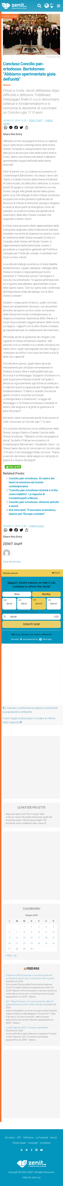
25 (46, 943)
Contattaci (45, 1142)
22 (24, 943)
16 (31, 938)
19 (53, 938)
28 (17, 949)
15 (24, 938)
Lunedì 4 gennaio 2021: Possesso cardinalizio (27, 1027)
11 (46, 932)
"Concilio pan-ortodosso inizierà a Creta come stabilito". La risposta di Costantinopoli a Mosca (33, 494)
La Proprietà (41, 1137)
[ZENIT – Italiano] (17, 5)
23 (31, 943)
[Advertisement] (31, 683)
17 (39, 938)
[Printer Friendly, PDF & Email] (13, 466)
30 (31, 949)
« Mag (8, 955)
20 (9, 943)
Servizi (53, 1137)
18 (46, 938)
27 (9, 949)
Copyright (33, 1142)
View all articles (12, 561)
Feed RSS (33, 968)
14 (17, 938)
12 (53, 932)
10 (39, 932)
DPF (19, 1137)
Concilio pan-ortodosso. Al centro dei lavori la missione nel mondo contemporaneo (32, 482)
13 (9, 938)
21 (17, 943)
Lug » (15, 955)
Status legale (19, 1142)
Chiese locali (9, 16)
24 (39, 943)
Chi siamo (10, 1137)
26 (53, 943)
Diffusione (28, 1137)
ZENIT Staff (35, 120)
